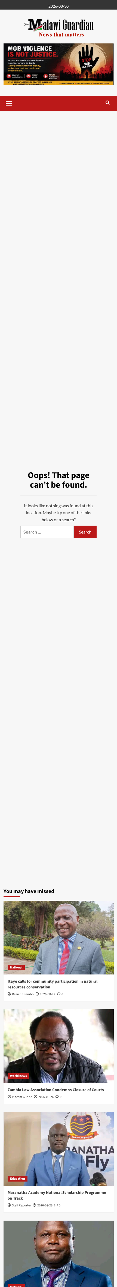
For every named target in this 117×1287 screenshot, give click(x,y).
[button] (9, 103)
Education (17, 1178)
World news (18, 1076)
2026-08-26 (46, 1097)
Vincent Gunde (22, 1097)
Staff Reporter (21, 1205)
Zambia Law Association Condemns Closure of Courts (56, 1090)
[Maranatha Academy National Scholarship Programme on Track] (59, 1149)
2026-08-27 (47, 994)
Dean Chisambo (23, 994)
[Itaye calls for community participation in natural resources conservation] (59, 937)
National (16, 967)
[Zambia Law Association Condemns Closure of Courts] (59, 1046)
